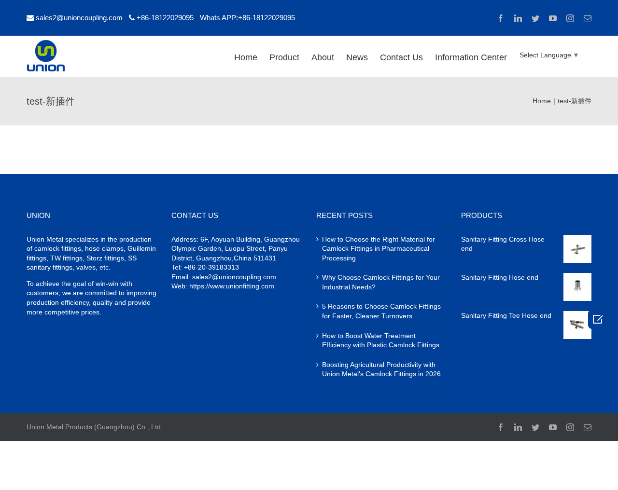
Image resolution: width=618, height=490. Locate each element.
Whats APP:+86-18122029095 (247, 18)
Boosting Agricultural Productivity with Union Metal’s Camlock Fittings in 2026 (381, 369)
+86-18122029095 (165, 18)
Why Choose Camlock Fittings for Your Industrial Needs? (381, 282)
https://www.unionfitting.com (231, 286)
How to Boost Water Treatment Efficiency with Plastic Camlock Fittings (380, 340)
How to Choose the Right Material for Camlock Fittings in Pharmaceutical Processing (378, 248)
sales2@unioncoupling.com (79, 18)
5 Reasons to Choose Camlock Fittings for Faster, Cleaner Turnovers (381, 311)
